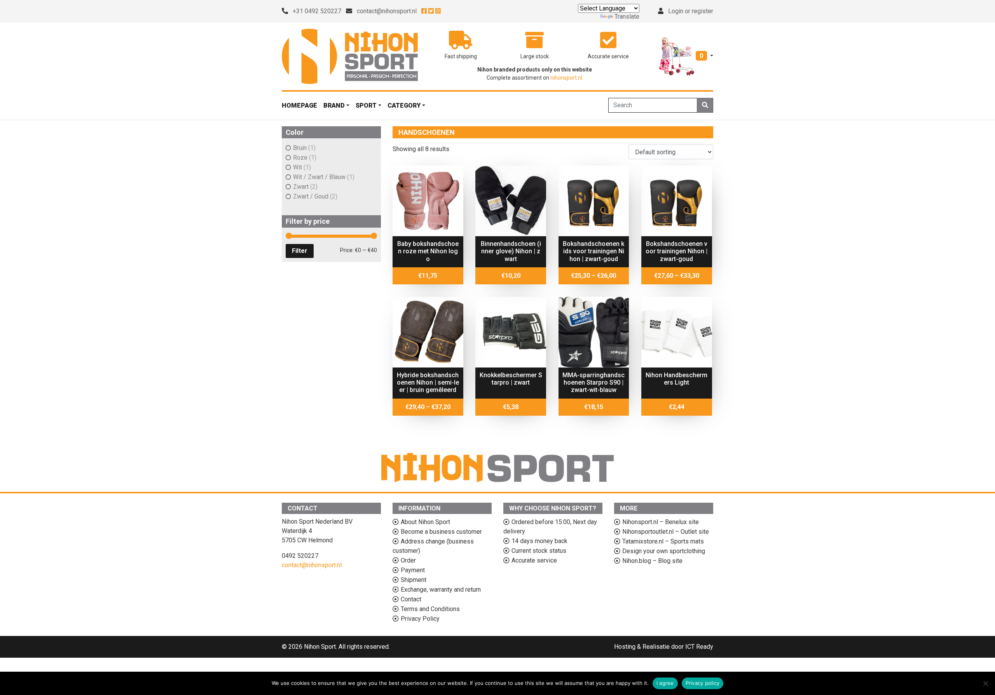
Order (408, 560)
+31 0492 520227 (317, 11)
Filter (299, 250)
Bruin (300, 148)
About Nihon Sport (425, 522)
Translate (626, 16)
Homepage (299, 105)
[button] (685, 55)
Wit (297, 167)
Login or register (690, 11)
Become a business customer (441, 531)
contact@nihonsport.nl (387, 11)
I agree (665, 683)
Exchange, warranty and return (441, 589)
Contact (411, 599)
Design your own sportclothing (663, 551)
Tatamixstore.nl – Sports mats (663, 541)
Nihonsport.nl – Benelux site (660, 522)
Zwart (301, 186)
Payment (413, 570)
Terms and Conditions (430, 609)
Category (404, 105)
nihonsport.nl (566, 78)
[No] (985, 683)
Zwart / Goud (310, 196)
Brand (334, 105)
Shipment (413, 580)
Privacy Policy (420, 618)
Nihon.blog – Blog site (652, 560)
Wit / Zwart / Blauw (319, 177)
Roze (300, 157)
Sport (366, 105)
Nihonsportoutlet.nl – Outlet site (665, 531)
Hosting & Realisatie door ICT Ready (663, 646)
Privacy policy (703, 683)
